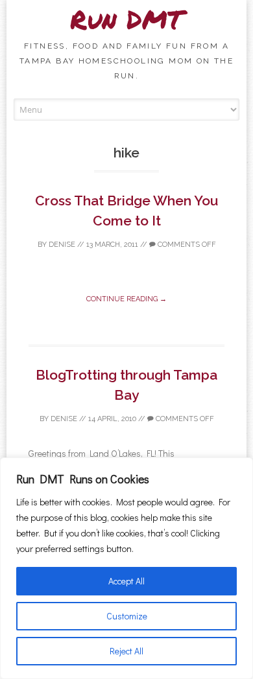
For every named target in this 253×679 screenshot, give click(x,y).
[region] (126, 568)
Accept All (126, 581)
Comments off (186, 244)
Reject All (126, 651)
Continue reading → (126, 299)
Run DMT (126, 19)
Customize (126, 616)
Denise (62, 244)
